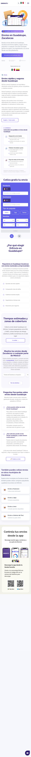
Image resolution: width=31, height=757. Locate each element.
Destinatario (7, 197)
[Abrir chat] (27, 753)
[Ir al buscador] (18, 3)
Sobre (6, 212)
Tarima (24, 212)
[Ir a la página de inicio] (4, 3)
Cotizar (15, 231)
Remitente (6, 185)
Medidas (6, 216)
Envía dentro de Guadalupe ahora (12, 55)
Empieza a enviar (16, 459)
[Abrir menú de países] (23, 3)
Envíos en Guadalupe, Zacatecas (14, 36)
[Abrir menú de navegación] (28, 3)
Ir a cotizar (14, 340)
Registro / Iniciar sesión (9, 120)
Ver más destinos (14, 383)
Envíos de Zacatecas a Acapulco (12, 374)
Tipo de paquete (9, 208)
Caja (15, 212)
